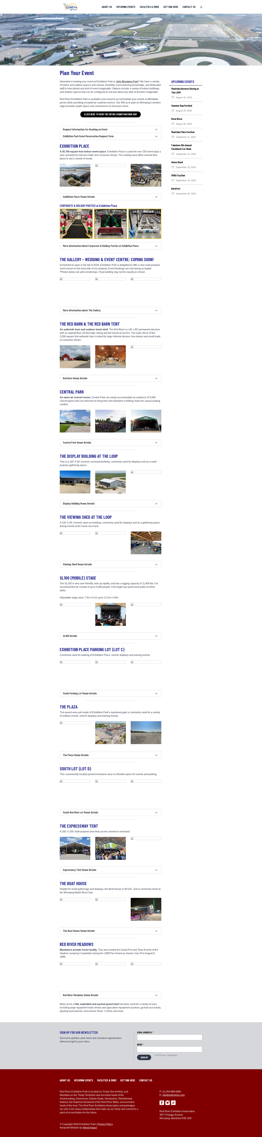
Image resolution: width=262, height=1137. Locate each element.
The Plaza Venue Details (76, 755)
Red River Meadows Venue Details (80, 995)
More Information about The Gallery (82, 310)
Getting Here (170, 6)
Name (140, 1044)
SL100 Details (70, 635)
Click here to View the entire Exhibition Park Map (110, 114)
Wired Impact (90, 1127)
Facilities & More (149, 6)
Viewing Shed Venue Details (77, 564)
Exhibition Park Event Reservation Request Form (88, 136)
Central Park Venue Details (77, 442)
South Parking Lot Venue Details (80, 693)
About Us (107, 6)
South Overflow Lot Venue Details (80, 812)
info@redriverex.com (173, 1095)
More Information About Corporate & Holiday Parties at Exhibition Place (101, 245)
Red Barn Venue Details (75, 378)
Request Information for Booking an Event (85, 129)
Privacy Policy (105, 1124)
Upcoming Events (125, 6)
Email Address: (145, 1032)
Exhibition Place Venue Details (79, 196)
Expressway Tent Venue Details (79, 869)
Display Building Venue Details (79, 503)
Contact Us (189, 6)
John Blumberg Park (127, 81)
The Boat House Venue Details (79, 930)
